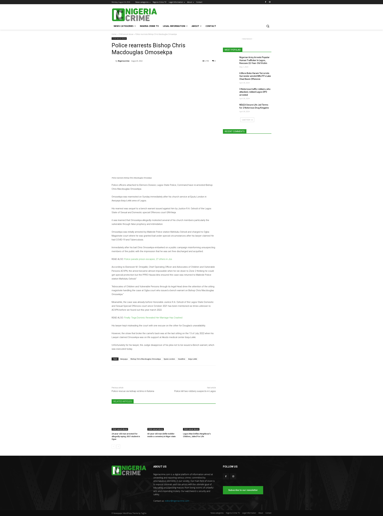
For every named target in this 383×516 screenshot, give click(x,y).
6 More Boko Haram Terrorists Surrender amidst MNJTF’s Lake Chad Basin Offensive (255, 76)
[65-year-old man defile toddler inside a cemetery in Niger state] (163, 419)
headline (181, 359)
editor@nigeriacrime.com (177, 500)
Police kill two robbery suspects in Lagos (195, 391)
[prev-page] (113, 446)
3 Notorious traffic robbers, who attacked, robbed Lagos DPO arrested (254, 92)
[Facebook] (265, 2)
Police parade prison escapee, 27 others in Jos (148, 259)
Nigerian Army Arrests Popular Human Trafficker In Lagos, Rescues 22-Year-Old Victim (254, 60)
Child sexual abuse (125, 34)
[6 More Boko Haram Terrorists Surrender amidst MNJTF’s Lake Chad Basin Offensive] (230, 77)
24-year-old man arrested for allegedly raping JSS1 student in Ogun (126, 436)
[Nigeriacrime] (113, 60)
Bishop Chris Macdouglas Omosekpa (146, 359)
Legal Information (249, 513)
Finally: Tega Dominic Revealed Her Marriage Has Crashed (153, 317)
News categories (217, 513)
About (260, 513)
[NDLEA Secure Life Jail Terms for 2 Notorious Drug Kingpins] (230, 108)
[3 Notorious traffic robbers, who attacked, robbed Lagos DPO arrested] (230, 93)
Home (114, 34)
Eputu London (169, 359)
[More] (161, 69)
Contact (268, 513)
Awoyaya (124, 359)
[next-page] (118, 446)
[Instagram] (269, 2)
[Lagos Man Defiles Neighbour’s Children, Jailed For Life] (199, 419)
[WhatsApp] (154, 69)
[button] (267, 26)
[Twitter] (147, 69)
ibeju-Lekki (192, 359)
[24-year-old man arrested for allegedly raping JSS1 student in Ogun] (128, 419)
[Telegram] (140, 69)
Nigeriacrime (123, 61)
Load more (246, 119)
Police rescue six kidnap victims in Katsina (133, 391)
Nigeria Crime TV (233, 513)
